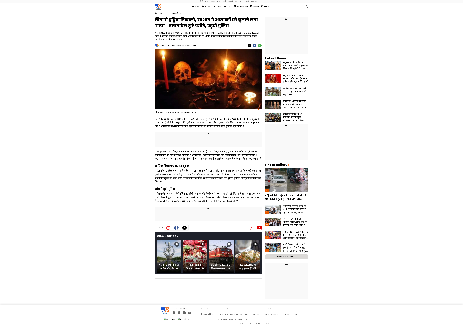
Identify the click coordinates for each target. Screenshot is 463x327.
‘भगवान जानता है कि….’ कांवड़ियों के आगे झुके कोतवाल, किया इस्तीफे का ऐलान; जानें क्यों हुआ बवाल (294, 117)
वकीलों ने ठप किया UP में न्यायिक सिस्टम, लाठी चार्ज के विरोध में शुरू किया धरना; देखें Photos (295, 222)
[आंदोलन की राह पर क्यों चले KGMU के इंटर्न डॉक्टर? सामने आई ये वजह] (273, 91)
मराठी (224, 1)
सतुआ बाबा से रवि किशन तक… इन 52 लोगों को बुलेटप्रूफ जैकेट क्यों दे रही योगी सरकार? (295, 65)
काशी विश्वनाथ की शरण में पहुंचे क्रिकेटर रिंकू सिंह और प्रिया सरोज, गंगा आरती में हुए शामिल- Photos (294, 248)
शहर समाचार (164, 13)
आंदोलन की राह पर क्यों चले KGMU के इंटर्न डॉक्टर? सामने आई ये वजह (294, 91)
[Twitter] (249, 45)
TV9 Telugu (244, 314)
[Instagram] (184, 312)
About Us (214, 309)
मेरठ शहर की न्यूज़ (175, 13)
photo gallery (276, 165)
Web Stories (166, 236)
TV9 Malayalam (222, 319)
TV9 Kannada (254, 314)
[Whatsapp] (260, 45)
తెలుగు (219, 1)
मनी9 (260, 1)
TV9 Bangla (265, 314)
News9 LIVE (233, 319)
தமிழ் (247, 1)
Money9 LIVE (243, 319)
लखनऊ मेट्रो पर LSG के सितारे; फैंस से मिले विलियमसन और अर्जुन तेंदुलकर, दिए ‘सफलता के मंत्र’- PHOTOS (295, 235)
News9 (207, 1)
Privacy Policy (256, 309)
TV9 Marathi (234, 314)
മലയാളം (254, 1)
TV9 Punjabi (285, 314)
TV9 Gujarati (274, 314)
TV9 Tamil (294, 314)
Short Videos (242, 6)
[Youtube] (168, 228)
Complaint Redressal (242, 309)
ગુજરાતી (230, 1)
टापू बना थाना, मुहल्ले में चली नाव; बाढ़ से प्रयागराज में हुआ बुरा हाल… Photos (286, 197)
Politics (208, 6)
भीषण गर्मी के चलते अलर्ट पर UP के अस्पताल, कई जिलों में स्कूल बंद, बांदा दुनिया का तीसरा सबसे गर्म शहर (294, 209)
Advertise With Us (226, 309)
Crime (219, 6)
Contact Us (204, 309)
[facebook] (254, 45)
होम (156, 13)
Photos (267, 6)
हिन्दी (201, 1)
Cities (229, 6)
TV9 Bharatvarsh (222, 314)
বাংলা (236, 1)
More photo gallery (285, 257)
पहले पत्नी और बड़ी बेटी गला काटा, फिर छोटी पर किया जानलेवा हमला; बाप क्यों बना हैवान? (294, 104)
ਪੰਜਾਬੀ (242, 1)
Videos (256, 6)
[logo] (158, 7)
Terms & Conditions (270, 309)
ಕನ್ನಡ (213, 1)
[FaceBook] (174, 312)
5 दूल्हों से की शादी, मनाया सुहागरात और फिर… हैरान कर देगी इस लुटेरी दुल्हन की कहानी (295, 78)
